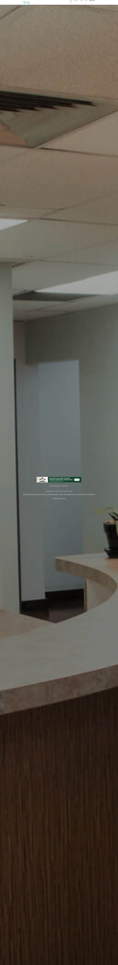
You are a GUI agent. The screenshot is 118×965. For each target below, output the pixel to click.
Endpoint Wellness (26, 2)
